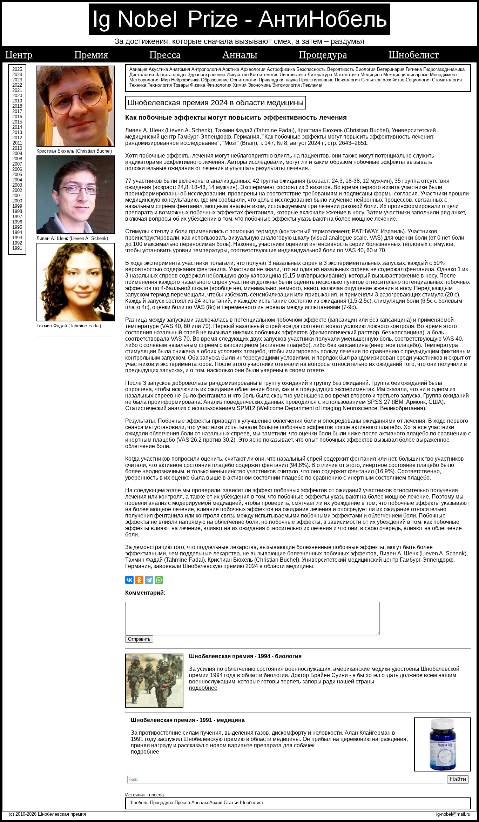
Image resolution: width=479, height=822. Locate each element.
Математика (346, 74)
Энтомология (286, 85)
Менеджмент (443, 74)
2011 (17, 143)
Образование (215, 79)
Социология (418, 79)
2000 (17, 200)
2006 (17, 169)
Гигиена (414, 69)
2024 (17, 74)
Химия (240, 85)
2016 (17, 116)
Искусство (238, 74)
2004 (17, 179)
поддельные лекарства (210, 553)
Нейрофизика (185, 79)
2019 (17, 100)
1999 (17, 206)
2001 (17, 195)
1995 (17, 227)
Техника (137, 85)
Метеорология (144, 79)
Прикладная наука (278, 79)
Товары (181, 85)
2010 (17, 148)
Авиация (138, 69)
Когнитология (264, 74)
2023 (17, 79)
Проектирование (316, 79)
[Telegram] (149, 580)
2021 (17, 90)
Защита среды (170, 74)
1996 (17, 222)
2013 (17, 132)
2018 (17, 106)
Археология (253, 69)
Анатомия (179, 69)
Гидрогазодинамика (444, 69)
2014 (17, 127)
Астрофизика (281, 69)
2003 (17, 185)
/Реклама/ (311, 85)
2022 (17, 85)
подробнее (203, 688)
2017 (17, 111)
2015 (17, 122)
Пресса (165, 54)
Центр (19, 54)
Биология (366, 69)
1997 (17, 216)
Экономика (259, 85)
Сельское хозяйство (382, 79)
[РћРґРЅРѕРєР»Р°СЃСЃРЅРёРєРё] (139, 580)
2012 (17, 137)
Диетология (141, 74)
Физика (197, 85)
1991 (17, 248)
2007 (17, 164)
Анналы (239, 54)
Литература (320, 74)
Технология (160, 85)
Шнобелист (414, 54)
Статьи (231, 802)
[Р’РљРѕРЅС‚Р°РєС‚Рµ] (129, 580)
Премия (91, 54)
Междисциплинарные (406, 74)
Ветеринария (390, 69)
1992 (17, 243)
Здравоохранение (206, 74)
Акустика (158, 69)
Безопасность (311, 69)
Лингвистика (293, 74)
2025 (17, 69)
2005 (17, 174)
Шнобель (139, 802)
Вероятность (340, 69)
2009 (17, 153)
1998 (17, 211)
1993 (17, 237)
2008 (17, 158)
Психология (347, 79)
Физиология (219, 85)
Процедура (323, 54)
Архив (215, 802)
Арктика (230, 69)
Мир (165, 79)
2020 (17, 95)
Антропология (206, 69)
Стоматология (447, 79)
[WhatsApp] (159, 580)
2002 (17, 190)
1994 (17, 232)
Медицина (371, 74)
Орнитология (243, 79)
